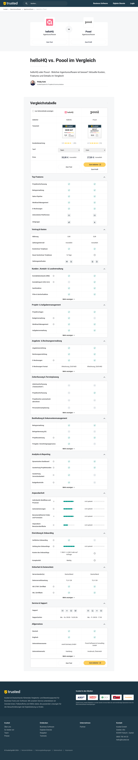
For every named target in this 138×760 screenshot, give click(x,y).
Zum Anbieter (93, 164)
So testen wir (9, 730)
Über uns (7, 727)
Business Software (100, 3)
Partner (82, 727)
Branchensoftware (15, 9)
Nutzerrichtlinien (27, 750)
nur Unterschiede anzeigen (44, 111)
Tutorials (43, 736)
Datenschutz (58, 750)
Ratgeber (43, 733)
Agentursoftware (28, 9)
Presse (6, 736)
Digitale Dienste (119, 3)
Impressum (69, 750)
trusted (5, 9)
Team (6, 733)
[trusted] (10, 3)
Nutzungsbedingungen (43, 750)
